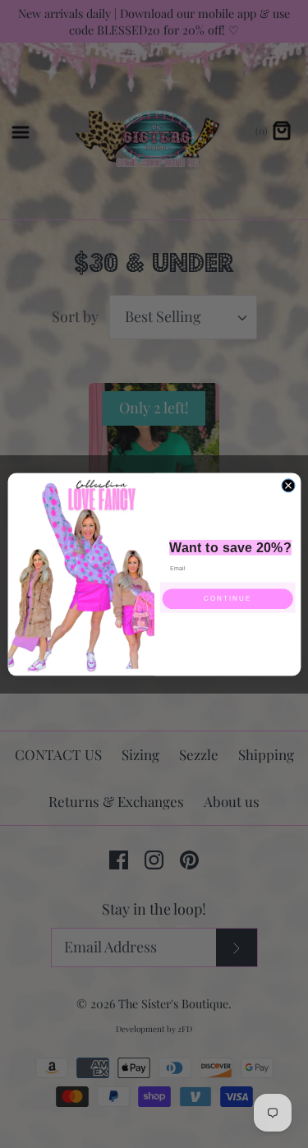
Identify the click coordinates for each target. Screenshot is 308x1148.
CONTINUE (227, 598)
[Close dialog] (288, 484)
